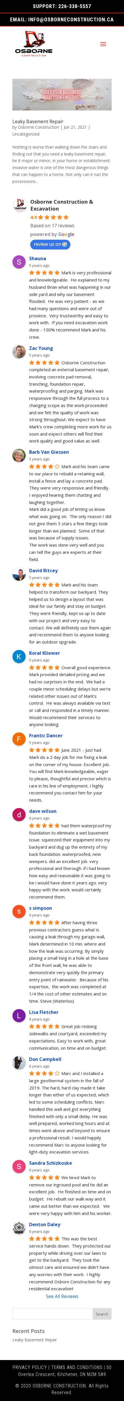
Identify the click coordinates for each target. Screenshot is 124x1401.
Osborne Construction (38, 127)
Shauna (37, 258)
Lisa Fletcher (44, 1012)
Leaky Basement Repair (37, 121)
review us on (47, 244)
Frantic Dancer (46, 735)
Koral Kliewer (44, 653)
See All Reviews (62, 1296)
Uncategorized (26, 134)
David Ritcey (43, 570)
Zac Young (41, 348)
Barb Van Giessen (49, 452)
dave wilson (43, 811)
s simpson (40, 908)
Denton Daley (44, 1224)
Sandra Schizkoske (50, 1163)
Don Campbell (45, 1059)
